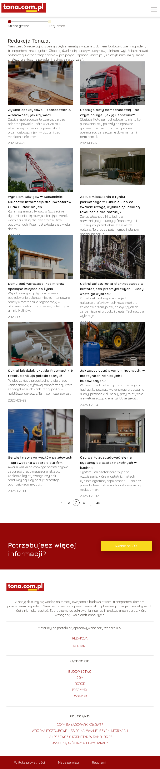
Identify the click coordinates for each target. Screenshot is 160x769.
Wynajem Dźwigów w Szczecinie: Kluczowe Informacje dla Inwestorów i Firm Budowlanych (39, 202)
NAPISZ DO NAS (126, 546)
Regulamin (100, 762)
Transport (80, 696)
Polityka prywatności (29, 762)
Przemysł (80, 689)
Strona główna (19, 26)
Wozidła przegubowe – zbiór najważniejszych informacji (80, 730)
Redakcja (80, 638)
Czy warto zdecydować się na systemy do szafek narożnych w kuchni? (108, 462)
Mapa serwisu (68, 762)
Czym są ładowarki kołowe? (80, 724)
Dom (79, 677)
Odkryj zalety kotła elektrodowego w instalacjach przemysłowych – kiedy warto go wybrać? (112, 289)
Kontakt (80, 646)
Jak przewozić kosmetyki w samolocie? (80, 736)
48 (98, 503)
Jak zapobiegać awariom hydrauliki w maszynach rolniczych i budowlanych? (112, 376)
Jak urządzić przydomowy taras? (80, 743)
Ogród (80, 683)
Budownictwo (79, 671)
